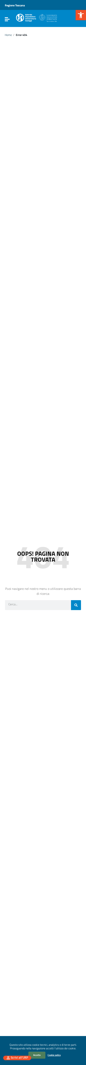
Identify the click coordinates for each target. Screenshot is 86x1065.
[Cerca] (76, 605)
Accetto (37, 1055)
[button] (81, 15)
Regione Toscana (15, 5)
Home (8, 35)
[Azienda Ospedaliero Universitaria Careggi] (36, 17)
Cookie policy (54, 1055)
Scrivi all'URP (19, 1057)
